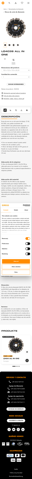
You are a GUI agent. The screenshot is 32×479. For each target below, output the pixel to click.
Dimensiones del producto (10, 67)
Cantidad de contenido (9, 74)
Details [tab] (16, 210)
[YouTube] (13, 429)
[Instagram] (18, 429)
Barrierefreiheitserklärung (16, 476)
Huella (16, 469)
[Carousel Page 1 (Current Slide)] (14, 366)
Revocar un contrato (16, 409)
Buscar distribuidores (16, 84)
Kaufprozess (16, 451)
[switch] (27, 243)
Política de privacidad (16, 472)
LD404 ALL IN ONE (11, 358)
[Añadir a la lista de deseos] (5, 59)
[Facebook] (9, 429)
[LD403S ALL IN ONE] (16, 28)
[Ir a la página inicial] (3, 3)
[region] (16, 348)
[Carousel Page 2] (16, 366)
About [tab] (26, 210)
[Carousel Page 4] (19, 366)
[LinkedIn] (23, 429)
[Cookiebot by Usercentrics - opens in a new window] (23, 205)
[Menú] (28, 3)
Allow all (16, 261)
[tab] (5, 110)
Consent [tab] (5, 210)
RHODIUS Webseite (16, 440)
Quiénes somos (16, 436)
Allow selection (16, 266)
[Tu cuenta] (15, 3)
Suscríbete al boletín (16, 420)
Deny (16, 272)
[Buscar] (9, 3)
